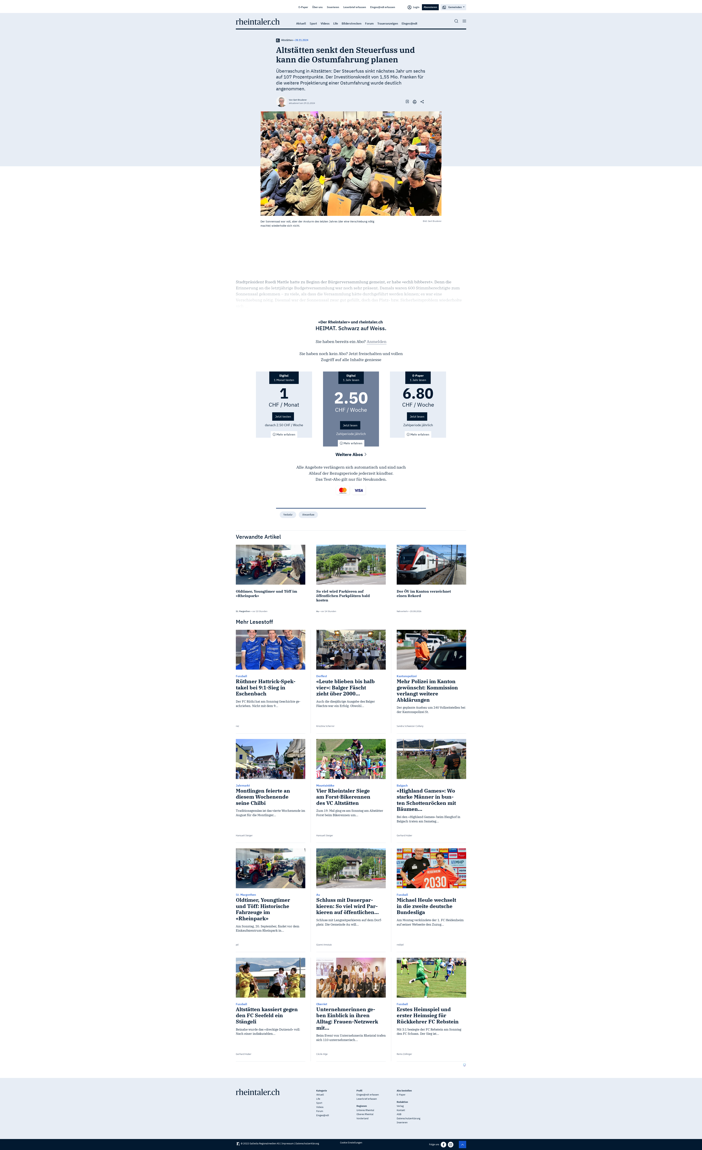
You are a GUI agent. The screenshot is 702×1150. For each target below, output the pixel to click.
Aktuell (301, 23)
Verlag (400, 1106)
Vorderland (362, 1118)
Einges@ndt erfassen (382, 7)
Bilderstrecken (351, 23)
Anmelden (376, 341)
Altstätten (287, 40)
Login (415, 7)
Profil (359, 1090)
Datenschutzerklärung (408, 1118)
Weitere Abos (349, 454)
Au (317, 611)
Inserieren (333, 7)
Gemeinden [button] (455, 7)
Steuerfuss (308, 514)
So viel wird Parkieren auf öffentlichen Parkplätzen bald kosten (343, 596)
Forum (369, 23)
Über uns (317, 7)
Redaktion (402, 1102)
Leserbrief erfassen (354, 7)
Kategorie (321, 1090)
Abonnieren (430, 7)
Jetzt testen (283, 416)
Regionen (361, 1106)
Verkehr (287, 514)
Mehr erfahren (285, 434)
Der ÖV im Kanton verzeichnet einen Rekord (424, 593)
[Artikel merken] (407, 101)
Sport (313, 23)
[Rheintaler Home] (258, 21)
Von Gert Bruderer (298, 99)
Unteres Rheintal (365, 1110)
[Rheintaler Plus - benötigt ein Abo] (278, 40)
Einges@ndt (409, 23)
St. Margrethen (243, 611)
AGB (399, 1114)
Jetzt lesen (350, 425)
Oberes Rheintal (364, 1114)
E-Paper (303, 7)
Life (335, 23)
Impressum (288, 1143)
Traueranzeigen (387, 23)
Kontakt (401, 1110)
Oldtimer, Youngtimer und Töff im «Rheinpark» (266, 593)
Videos (325, 23)
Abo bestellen (404, 1090)
